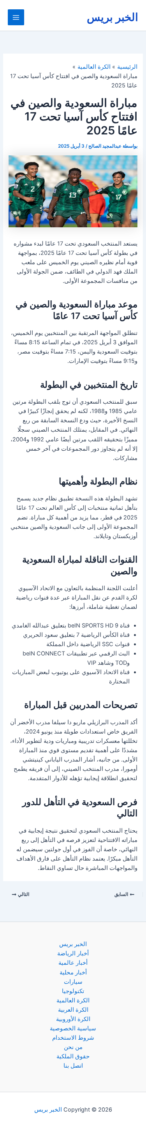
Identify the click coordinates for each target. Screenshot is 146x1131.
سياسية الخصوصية (73, 1028)
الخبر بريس (112, 17)
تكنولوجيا (73, 991)
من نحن (73, 1047)
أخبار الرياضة (73, 953)
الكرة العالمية (73, 1000)
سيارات (73, 981)
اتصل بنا (73, 1065)
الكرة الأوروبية (73, 1019)
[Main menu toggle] (16, 17)
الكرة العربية (73, 1009)
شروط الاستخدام (73, 1037)
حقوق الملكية (73, 1056)
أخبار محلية (73, 972)
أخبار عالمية (73, 962)
